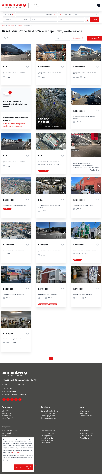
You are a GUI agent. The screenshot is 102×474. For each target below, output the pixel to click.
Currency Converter (48, 418)
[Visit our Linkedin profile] (8, 399)
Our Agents (6, 413)
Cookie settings (8, 467)
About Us (5, 411)
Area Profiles (84, 413)
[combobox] (84, 14)
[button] (72, 14)
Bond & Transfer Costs (49, 411)
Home (3, 26)
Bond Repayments (48, 416)
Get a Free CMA (8, 418)
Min (33, 19)
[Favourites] (27, 66)
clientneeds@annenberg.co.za (14, 394)
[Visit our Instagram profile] (12, 399)
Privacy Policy (16, 452)
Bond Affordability (48, 413)
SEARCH (94, 19)
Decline (18, 467)
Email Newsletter (86, 416)
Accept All (28, 467)
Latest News (84, 411)
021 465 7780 (7, 389)
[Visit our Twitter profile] (16, 399)
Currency (8, 19)
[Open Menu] (98, 5)
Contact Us (6, 416)
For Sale (19, 26)
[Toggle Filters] (87, 19)
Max (61, 19)
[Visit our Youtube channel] (20, 399)
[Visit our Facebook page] (4, 399)
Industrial (11, 26)
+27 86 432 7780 (9, 391)
